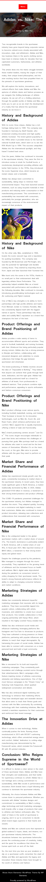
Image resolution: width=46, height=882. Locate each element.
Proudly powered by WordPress (23, 880)
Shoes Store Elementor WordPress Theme (20, 872)
